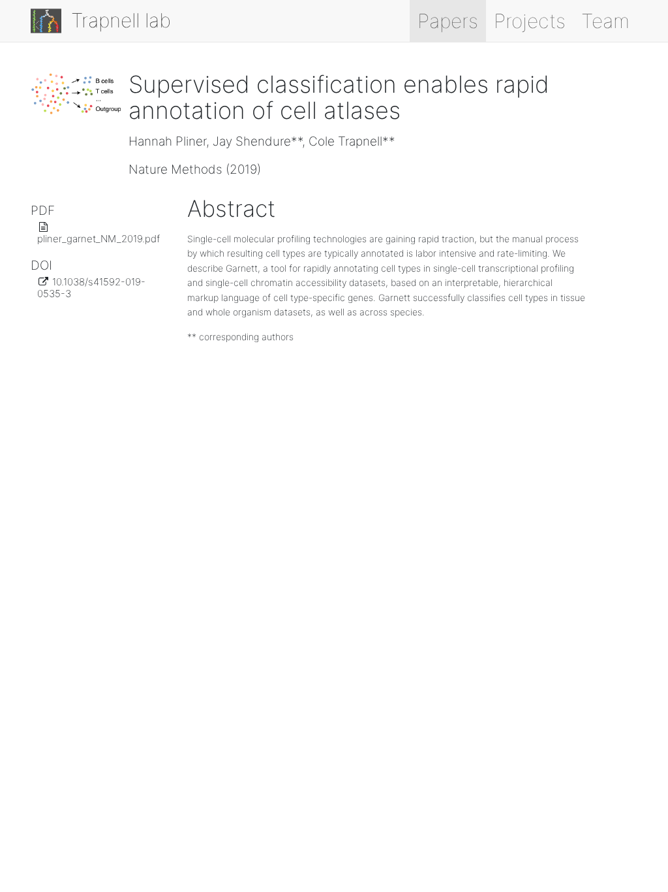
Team (605, 21)
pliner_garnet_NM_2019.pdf (98, 238)
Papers (448, 21)
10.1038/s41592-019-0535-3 (91, 288)
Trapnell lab (118, 20)
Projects (530, 21)
